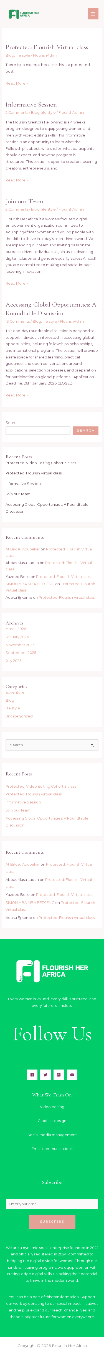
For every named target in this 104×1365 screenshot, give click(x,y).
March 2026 (16, 629)
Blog (10, 55)
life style (23, 55)
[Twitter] (45, 1075)
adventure (15, 692)
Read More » (17, 82)
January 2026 (17, 637)
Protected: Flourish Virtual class (47, 47)
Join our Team (24, 201)
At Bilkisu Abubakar (23, 549)
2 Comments (17, 112)
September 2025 (21, 653)
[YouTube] (72, 1075)
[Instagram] (59, 1075)
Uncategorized (19, 716)
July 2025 (13, 661)
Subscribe (52, 1222)
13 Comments (18, 321)
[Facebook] (32, 1075)
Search (12, 423)
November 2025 (20, 645)
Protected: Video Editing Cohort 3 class (41, 463)
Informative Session (31, 104)
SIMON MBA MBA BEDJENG (30, 584)
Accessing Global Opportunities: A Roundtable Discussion (51, 308)
